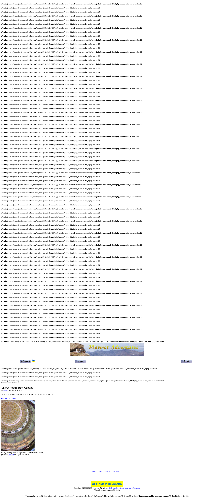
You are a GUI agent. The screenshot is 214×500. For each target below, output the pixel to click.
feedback (116, 472)
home (94, 472)
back (100, 472)
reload (107, 472)
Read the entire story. (8, 398)
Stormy (5, 390)
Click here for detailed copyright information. (124, 488)
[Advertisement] (107, 461)
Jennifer (11, 455)
